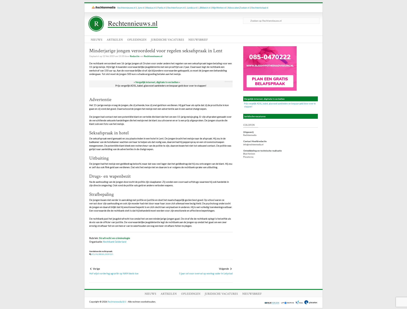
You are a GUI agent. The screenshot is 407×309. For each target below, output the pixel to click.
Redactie (134, 56)
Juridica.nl (192, 7)
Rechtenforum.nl (176, 7)
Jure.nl (140, 7)
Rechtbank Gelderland (114, 241)
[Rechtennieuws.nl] (123, 30)
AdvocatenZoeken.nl (238, 7)
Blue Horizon (249, 153)
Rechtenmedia (249, 135)
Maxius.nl (151, 7)
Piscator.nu (248, 157)
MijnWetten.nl (219, 7)
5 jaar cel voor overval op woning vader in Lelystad (206, 273)
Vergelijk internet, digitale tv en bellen (157, 82)
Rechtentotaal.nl (259, 7)
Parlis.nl (162, 7)
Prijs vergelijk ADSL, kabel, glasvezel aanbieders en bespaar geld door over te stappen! (160, 85)
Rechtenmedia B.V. (117, 301)
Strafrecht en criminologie (114, 237)
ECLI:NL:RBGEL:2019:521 (102, 254)
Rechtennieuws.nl (126, 7)
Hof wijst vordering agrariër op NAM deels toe (113, 273)
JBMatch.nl (204, 7)
